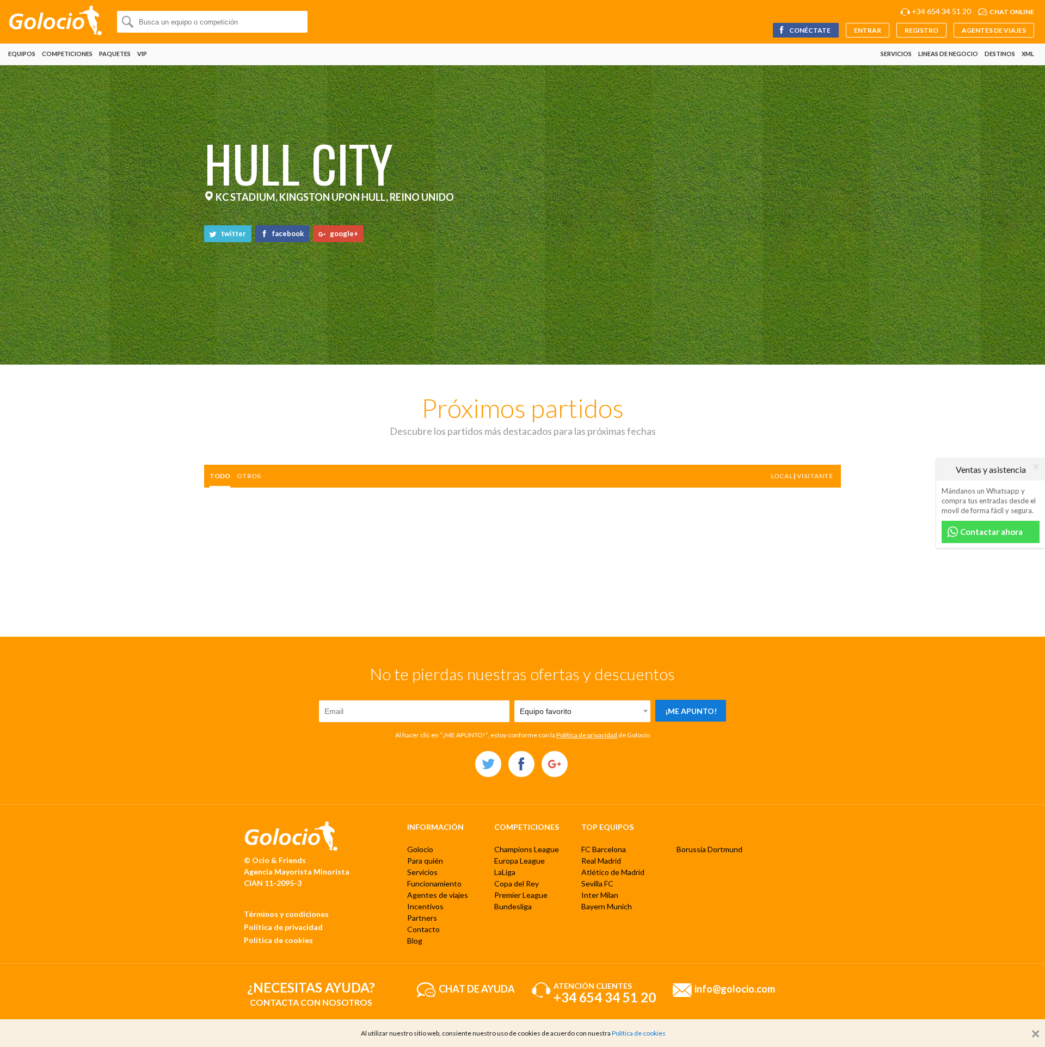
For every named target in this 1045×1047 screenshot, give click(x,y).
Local (781, 476)
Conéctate (809, 30)
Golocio (420, 849)
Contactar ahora (990, 532)
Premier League (521, 895)
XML (1028, 53)
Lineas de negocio (948, 53)
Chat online (1011, 12)
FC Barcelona (603, 849)
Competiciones (67, 53)
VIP (142, 53)
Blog (414, 940)
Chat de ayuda (477, 988)
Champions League (526, 849)
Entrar (867, 30)
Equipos (21, 53)
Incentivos (425, 906)
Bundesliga (513, 906)
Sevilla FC (597, 883)
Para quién (425, 860)
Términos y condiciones (286, 914)
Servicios (896, 53)
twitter (232, 233)
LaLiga (504, 872)
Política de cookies (278, 940)
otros (249, 476)
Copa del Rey (516, 883)
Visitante (815, 476)
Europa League (519, 860)
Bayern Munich (606, 906)
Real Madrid (601, 860)
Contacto (423, 929)
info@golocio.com (734, 988)
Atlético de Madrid (612, 872)
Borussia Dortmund (709, 849)
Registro (921, 30)
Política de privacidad (586, 735)
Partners (422, 917)
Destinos (1000, 53)
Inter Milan (599, 895)
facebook (287, 233)
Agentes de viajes (994, 30)
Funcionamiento (434, 883)
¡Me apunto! (691, 711)
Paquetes (115, 53)
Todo (220, 476)
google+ (343, 233)
